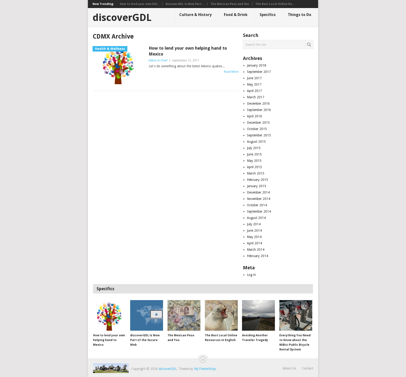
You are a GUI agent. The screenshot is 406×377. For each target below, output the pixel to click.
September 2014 (259, 211)
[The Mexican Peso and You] (184, 315)
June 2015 (254, 154)
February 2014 (257, 256)
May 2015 (254, 161)
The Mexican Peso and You (230, 4)
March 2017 (255, 97)
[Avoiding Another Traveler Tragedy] (258, 315)
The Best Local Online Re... (274, 4)
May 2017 (254, 84)
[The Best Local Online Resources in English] (221, 315)
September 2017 (259, 72)
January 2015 (256, 186)
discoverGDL (122, 18)
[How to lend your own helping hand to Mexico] (109, 315)
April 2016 (254, 116)
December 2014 (258, 192)
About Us (289, 368)
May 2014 (254, 237)
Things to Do (299, 14)
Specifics (268, 14)
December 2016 (258, 103)
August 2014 (256, 218)
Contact (307, 368)
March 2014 (255, 249)
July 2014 (254, 224)
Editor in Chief (158, 60)
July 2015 (254, 148)
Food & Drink (235, 14)
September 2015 (259, 135)
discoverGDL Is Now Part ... (184, 4)
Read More (231, 71)
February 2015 (257, 180)
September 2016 (259, 110)
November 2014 (258, 199)
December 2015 (258, 122)
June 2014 (254, 230)
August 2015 (256, 141)
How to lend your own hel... (139, 4)
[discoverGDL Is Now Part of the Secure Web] (146, 315)
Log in (251, 275)
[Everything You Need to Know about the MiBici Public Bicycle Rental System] (295, 315)
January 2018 (256, 65)
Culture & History (195, 14)
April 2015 (254, 167)
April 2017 (254, 91)
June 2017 (254, 78)
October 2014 (257, 205)
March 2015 (255, 173)
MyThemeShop (205, 369)
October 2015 (257, 129)
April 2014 (254, 243)
